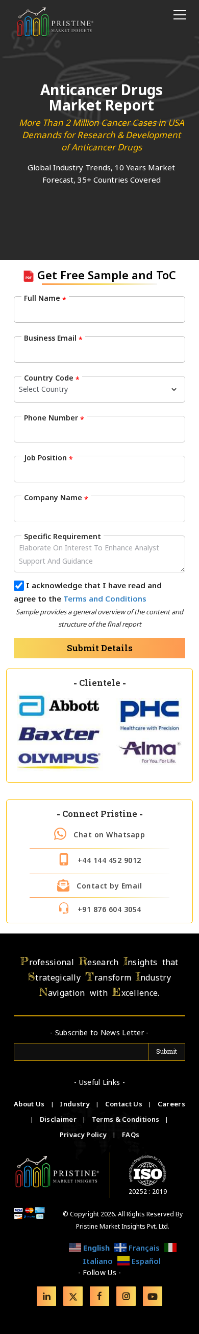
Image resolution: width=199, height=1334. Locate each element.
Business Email (53, 338)
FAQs (130, 1134)
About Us (30, 1103)
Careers (171, 1103)
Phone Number (54, 418)
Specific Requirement (62, 536)
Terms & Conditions (126, 1119)
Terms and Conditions (104, 598)
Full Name (45, 298)
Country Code (52, 378)
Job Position (48, 458)
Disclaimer (59, 1119)
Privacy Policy (84, 1134)
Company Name (56, 498)
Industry (74, 1103)
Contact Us (124, 1103)
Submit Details (100, 648)
